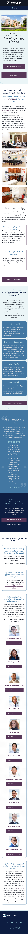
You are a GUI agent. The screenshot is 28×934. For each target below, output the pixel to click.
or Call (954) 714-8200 (14, 565)
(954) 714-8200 (12, 99)
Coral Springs (5, 110)
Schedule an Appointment (14, 66)
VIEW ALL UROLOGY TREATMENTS (14, 403)
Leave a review (13, 75)
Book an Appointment (14, 279)
